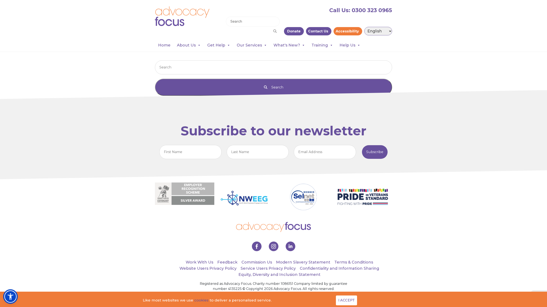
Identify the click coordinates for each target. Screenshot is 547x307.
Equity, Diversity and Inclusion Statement (279, 274)
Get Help (216, 45)
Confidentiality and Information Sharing (339, 268)
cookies (201, 300)
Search (277, 87)
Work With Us (199, 262)
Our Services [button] (249, 45)
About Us (186, 45)
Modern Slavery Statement (303, 262)
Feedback (227, 262)
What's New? (287, 45)
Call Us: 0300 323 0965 (360, 10)
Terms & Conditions (353, 262)
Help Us (347, 45)
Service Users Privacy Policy (268, 268)
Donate (294, 31)
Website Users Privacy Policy (208, 268)
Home (164, 45)
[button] (10, 296)
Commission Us (256, 262)
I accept (346, 300)
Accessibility (348, 31)
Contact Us (318, 31)
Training (320, 45)
